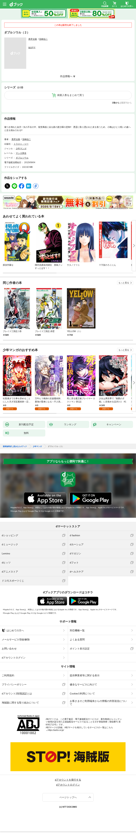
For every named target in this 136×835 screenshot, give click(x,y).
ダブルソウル (22, 158)
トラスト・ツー (21, 144)
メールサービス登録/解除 (16, 639)
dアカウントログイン (14, 657)
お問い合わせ (9, 648)
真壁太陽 (32, 39)
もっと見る (123, 283)
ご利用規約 (8, 675)
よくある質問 (77, 639)
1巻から (116, 103)
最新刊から (126, 103)
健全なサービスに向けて (83, 684)
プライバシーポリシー (14, 684)
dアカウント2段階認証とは (17, 693)
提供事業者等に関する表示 (85, 675)
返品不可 (31, 48)
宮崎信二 (43, 39)
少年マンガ (21, 148)
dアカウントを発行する (68, 779)
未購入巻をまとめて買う (70, 95)
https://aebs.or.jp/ (56, 730)
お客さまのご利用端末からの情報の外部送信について (98, 703)
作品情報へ (66, 76)
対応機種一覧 (77, 630)
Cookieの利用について (82, 693)
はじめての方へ (15, 630)
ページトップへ (68, 797)
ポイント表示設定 (80, 648)
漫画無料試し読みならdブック (15, 446)
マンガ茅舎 (21, 153)
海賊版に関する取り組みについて (20, 702)
